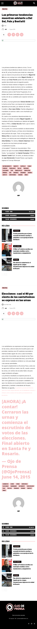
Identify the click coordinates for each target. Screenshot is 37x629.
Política (4, 9)
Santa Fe (5, 174)
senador (20, 174)
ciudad (29, 166)
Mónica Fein (27, 170)
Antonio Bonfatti (7, 166)
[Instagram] (31, 623)
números (5, 172)
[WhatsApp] (17, 34)
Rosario (30, 172)
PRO (10, 172)
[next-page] (6, 274)
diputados (26, 168)
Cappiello (23, 166)
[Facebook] (9, 34)
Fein (12, 170)
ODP (6, 29)
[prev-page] (3, 274)
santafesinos (12, 174)
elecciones (5, 170)
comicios (5, 168)
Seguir (32, 215)
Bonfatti (16, 166)
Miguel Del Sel (18, 170)
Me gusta (31, 211)
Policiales (16, 230)
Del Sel (19, 168)
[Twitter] (13, 34)
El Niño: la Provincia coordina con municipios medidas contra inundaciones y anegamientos (23, 251)
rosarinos (23, 172)
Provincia (16, 172)
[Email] (21, 34)
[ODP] (3, 29)
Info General (17, 246)
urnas (26, 174)
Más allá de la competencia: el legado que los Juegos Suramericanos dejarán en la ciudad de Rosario (23, 265)
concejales (12, 168)
